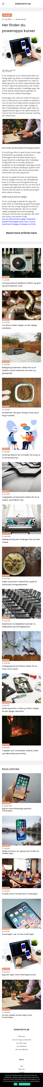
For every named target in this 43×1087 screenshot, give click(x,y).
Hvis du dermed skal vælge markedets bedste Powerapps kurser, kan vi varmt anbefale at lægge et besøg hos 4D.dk (19, 221)
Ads (21, 1066)
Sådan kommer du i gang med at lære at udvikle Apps (20, 852)
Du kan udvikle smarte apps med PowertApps (17, 1016)
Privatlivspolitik (24, 1084)
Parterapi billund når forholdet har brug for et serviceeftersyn (21, 456)
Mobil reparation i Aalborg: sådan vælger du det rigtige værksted (20, 709)
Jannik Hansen (21, 19)
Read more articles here (21, 233)
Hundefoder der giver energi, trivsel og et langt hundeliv (20, 414)
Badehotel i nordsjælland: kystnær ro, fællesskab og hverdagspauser (19, 625)
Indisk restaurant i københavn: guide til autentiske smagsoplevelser (19, 583)
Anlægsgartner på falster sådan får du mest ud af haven (19, 667)
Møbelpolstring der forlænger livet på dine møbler (21, 540)
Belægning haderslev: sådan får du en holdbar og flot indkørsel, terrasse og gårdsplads (19, 370)
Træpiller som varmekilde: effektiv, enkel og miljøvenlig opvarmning (20, 752)
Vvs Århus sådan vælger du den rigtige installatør (19, 326)
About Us (21, 1069)
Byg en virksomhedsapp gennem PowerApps (17, 809)
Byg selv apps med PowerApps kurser (19, 975)
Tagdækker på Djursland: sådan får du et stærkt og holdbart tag (20, 498)
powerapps (7, 15)
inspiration (6, 277)
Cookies (21, 1072)
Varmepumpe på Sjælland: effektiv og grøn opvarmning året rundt (21, 284)
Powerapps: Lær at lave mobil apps (18, 934)
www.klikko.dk (23, 1049)
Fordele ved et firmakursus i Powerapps (20, 894)
